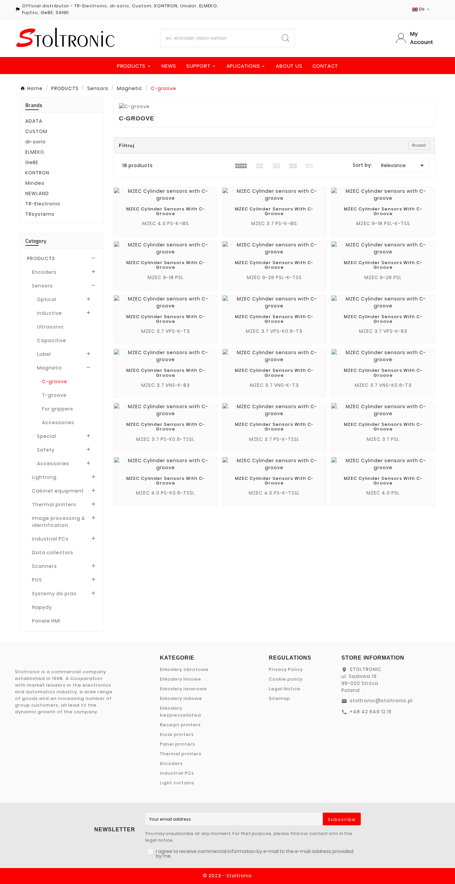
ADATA (33, 121)
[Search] (285, 38)
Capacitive (51, 340)
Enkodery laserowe (183, 689)
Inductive (49, 313)
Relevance (403, 165)
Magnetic (49, 367)
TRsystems (40, 214)
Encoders (44, 272)
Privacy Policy (286, 669)
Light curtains (177, 783)
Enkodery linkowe (181, 698)
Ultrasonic (50, 326)
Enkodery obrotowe (184, 669)
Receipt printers (180, 725)
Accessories (58, 422)
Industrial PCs (50, 539)
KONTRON (37, 172)
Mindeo (35, 183)
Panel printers (177, 744)
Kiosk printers (177, 734)
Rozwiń (419, 145)
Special (46, 436)
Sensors (42, 285)
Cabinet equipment (58, 491)
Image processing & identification (58, 522)
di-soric (35, 141)
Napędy (42, 607)
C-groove (54, 381)
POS (37, 580)
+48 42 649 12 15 (371, 711)
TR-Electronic (43, 203)
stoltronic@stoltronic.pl (381, 700)
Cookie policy (285, 679)
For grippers (57, 408)
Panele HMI (46, 621)
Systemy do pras (54, 593)
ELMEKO (34, 152)
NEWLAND (37, 193)
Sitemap (279, 698)
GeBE (31, 162)
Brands (34, 105)
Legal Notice (284, 689)
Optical (46, 299)
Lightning (44, 477)
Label (44, 354)
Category (35, 241)
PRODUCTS (41, 258)
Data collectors (52, 552)
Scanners (44, 566)
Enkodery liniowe (180, 679)
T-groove (54, 395)
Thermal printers (54, 504)
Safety (46, 450)
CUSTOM (36, 131)
